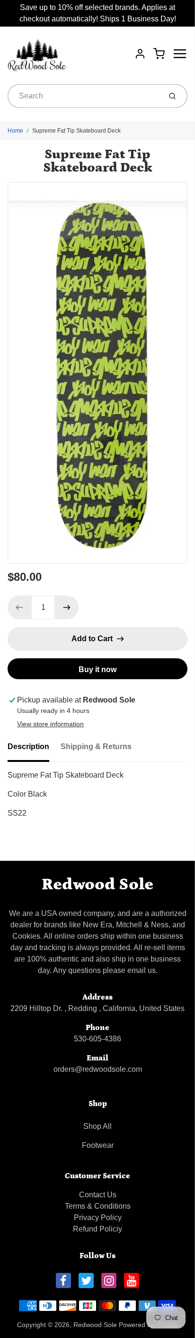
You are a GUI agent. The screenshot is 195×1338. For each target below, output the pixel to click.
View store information (50, 724)
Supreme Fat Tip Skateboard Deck (76, 130)
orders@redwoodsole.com (97, 1069)
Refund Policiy (97, 1229)
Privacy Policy (98, 1217)
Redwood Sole (97, 884)
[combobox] (84, 96)
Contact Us (97, 1195)
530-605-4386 (97, 1039)
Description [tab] (28, 746)
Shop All (97, 1126)
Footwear (98, 1145)
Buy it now (97, 669)
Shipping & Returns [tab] (96, 746)
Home (15, 130)
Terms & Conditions (98, 1206)
